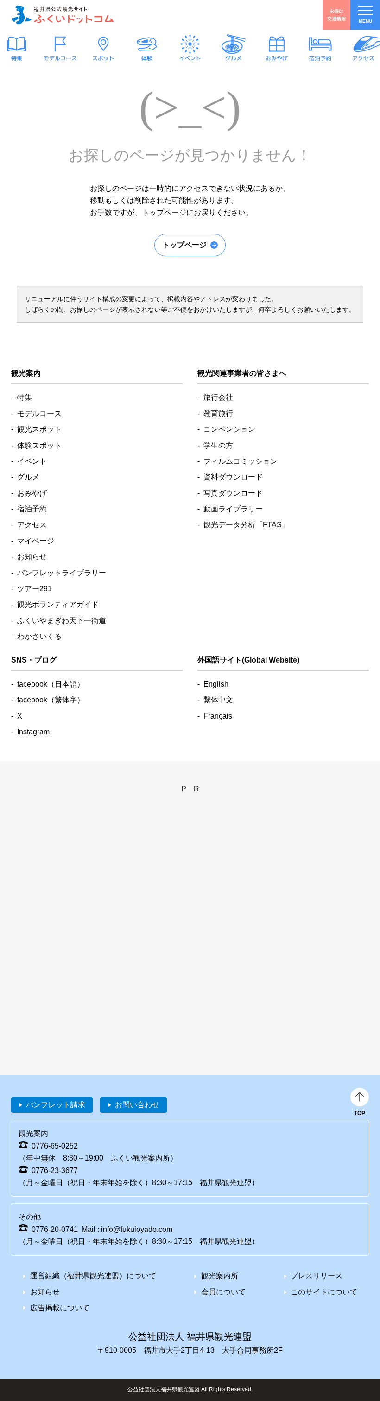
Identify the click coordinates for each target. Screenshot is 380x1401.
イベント (190, 58)
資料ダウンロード (233, 477)
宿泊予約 (320, 58)
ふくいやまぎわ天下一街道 (61, 621)
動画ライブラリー (233, 509)
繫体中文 (218, 700)
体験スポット (39, 445)
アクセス (363, 58)
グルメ (233, 58)
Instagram (33, 732)
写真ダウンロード (233, 493)
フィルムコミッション (240, 461)
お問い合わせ (137, 1105)
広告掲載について (59, 1308)
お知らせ (32, 557)
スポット (103, 58)
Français (217, 716)
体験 (146, 58)
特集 (16, 58)
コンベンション (229, 429)
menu (365, 21)
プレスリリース (316, 1276)
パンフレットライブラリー (61, 573)
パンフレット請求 (55, 1105)
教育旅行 (218, 413)
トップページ (184, 245)
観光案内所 (219, 1276)
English (215, 684)
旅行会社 (218, 397)
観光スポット (39, 429)
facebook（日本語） (50, 684)
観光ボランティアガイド (58, 604)
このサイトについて (324, 1292)
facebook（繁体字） (50, 700)
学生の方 (218, 445)
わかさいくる (39, 636)
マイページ (35, 541)
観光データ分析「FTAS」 (246, 525)
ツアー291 (34, 589)
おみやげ (277, 58)
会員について (223, 1292)
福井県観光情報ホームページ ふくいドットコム (62, 15)
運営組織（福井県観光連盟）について (93, 1276)
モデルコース (59, 58)
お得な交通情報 (336, 14)
